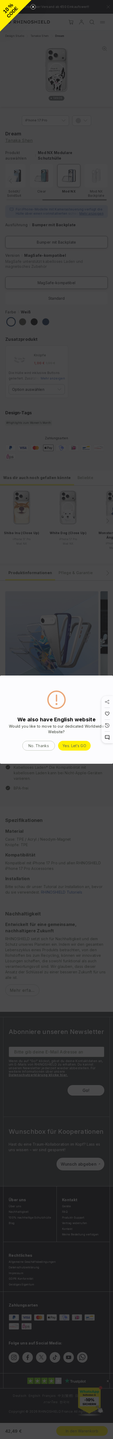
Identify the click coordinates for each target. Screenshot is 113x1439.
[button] (16, 16)
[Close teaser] (33, 6)
